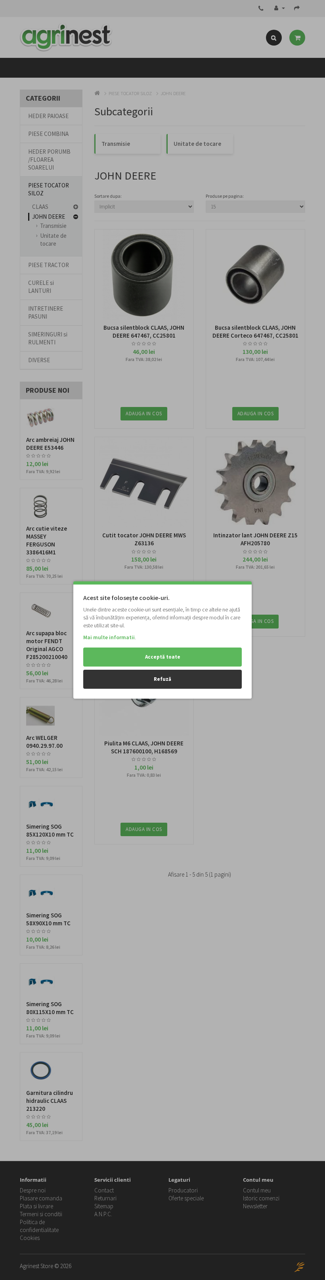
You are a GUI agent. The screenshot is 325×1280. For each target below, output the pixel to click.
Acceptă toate (162, 656)
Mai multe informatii (109, 637)
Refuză (162, 679)
